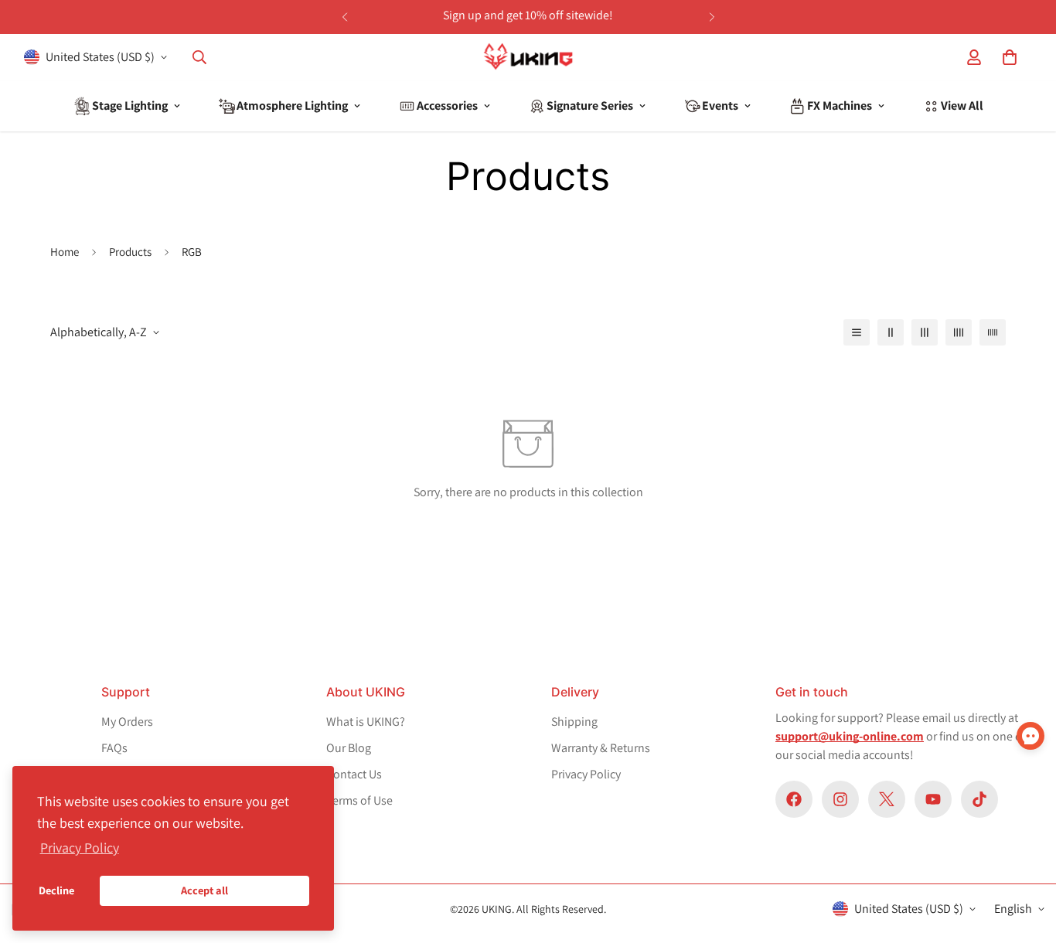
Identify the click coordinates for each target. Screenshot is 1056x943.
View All (962, 105)
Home (64, 251)
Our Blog (348, 748)
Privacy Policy (586, 774)
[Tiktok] (979, 799)
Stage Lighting (130, 105)
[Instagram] (840, 799)
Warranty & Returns (600, 748)
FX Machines (839, 105)
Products (130, 251)
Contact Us (354, 774)
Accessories (447, 105)
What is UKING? (365, 721)
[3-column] (924, 332)
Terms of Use (359, 800)
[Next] (711, 17)
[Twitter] (886, 799)
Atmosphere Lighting (292, 105)
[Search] (199, 57)
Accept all (204, 890)
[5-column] (992, 332)
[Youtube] (933, 799)
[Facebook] (793, 799)
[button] (1009, 57)
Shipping (574, 721)
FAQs (114, 748)
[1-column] (856, 332)
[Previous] (344, 17)
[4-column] (958, 332)
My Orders (127, 721)
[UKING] (528, 57)
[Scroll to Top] (1016, 809)
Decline (56, 890)
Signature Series (590, 105)
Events (720, 105)
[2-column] (890, 332)
